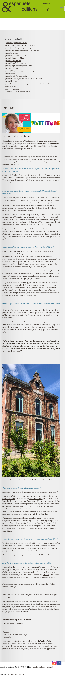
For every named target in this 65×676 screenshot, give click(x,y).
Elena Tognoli (29, 521)
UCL (39, 197)
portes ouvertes (10, 86)
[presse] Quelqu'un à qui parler (16, 76)
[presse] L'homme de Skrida (15, 58)
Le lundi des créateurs (16, 136)
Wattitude (20, 624)
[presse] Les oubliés (12, 68)
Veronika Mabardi (35, 499)
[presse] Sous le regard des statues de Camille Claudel (24, 78)
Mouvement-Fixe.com (16, 675)
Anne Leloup (47, 256)
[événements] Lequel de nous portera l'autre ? (21, 45)
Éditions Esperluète (35, 205)
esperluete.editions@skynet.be (43, 667)
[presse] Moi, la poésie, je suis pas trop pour (21, 71)
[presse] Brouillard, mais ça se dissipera (19, 48)
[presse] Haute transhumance (15, 55)
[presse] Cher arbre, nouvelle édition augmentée (22, 50)
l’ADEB (46, 575)
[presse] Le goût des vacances (15, 63)
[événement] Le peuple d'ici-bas (16, 43)
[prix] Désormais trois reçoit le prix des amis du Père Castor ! (27, 84)
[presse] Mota (10, 73)
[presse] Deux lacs (11, 53)
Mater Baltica (15, 521)
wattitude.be (6, 637)
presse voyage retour (12, 89)
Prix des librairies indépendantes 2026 (18, 91)
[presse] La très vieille (13, 61)
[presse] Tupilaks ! (11, 81)
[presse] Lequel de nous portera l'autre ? (19, 66)
